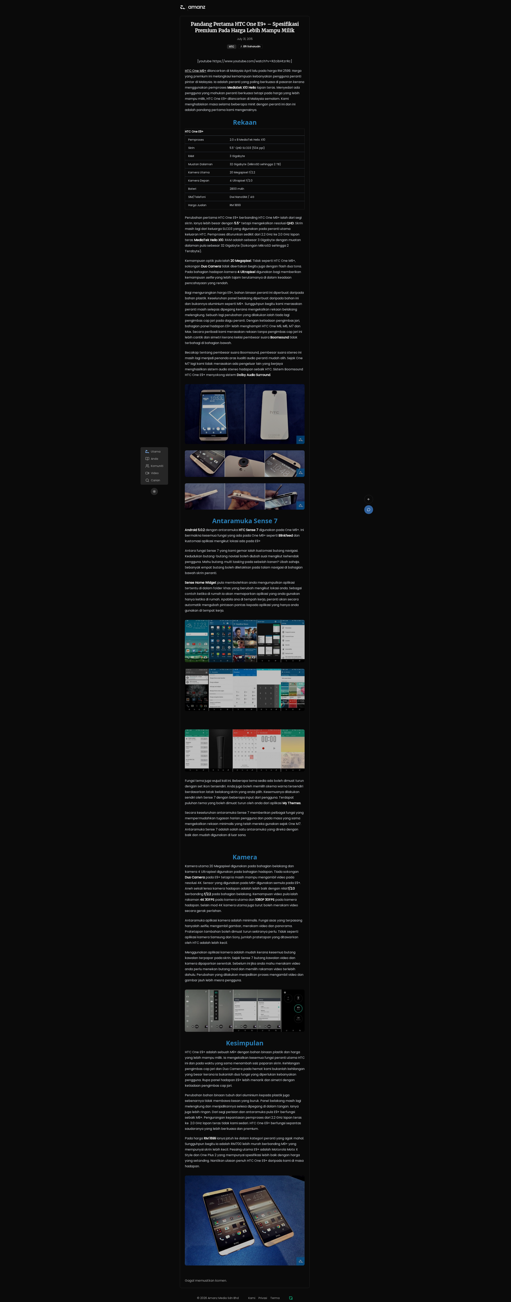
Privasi (262, 1298)
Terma (275, 1298)
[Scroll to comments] (368, 509)
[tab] (154, 451)
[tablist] (154, 466)
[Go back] (368, 499)
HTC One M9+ (195, 70)
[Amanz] (290, 1298)
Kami (251, 1298)
